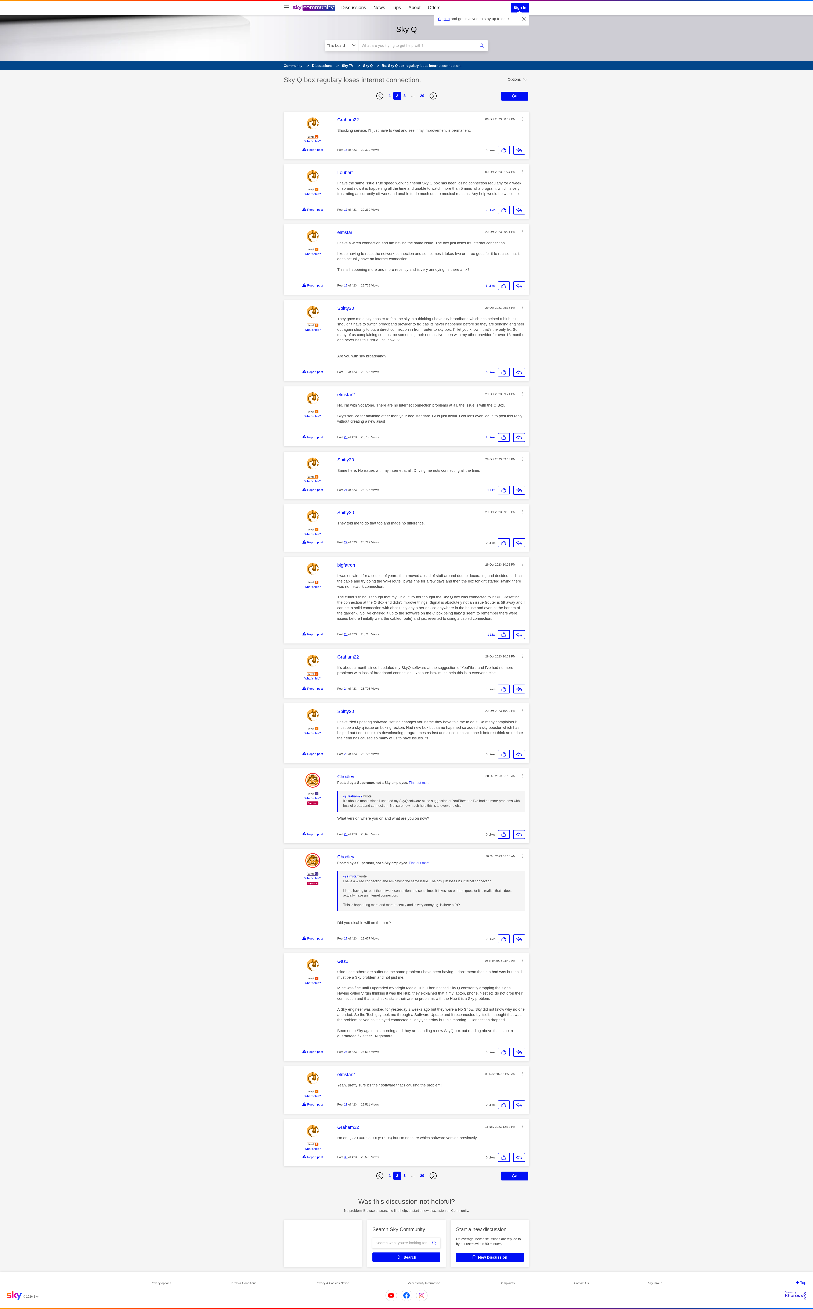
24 (345, 688)
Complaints (507, 1283)
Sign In (520, 8)
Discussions (353, 7)
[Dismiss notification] (523, 19)
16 (345, 149)
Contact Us (581, 1283)
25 (345, 754)
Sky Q (406, 29)
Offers (434, 7)
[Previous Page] (380, 96)
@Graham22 (352, 796)
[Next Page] (433, 96)
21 (345, 489)
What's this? (312, 141)
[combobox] (416, 45)
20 (345, 437)
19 (345, 372)
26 (345, 834)
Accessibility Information (424, 1283)
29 (422, 96)
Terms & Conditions (243, 1283)
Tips (397, 7)
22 (345, 542)
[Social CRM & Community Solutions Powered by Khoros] (795, 1295)
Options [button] (514, 79)
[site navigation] (286, 7)
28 (345, 1051)
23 (345, 634)
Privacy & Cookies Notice (332, 1283)
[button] (522, 119)
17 (345, 209)
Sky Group (655, 1283)
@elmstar (350, 876)
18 (345, 285)
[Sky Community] (314, 7)
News (379, 7)
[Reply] (519, 150)
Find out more (419, 783)
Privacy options (161, 1283)
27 (345, 938)
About (414, 7)
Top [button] (803, 1283)
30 (345, 1157)
